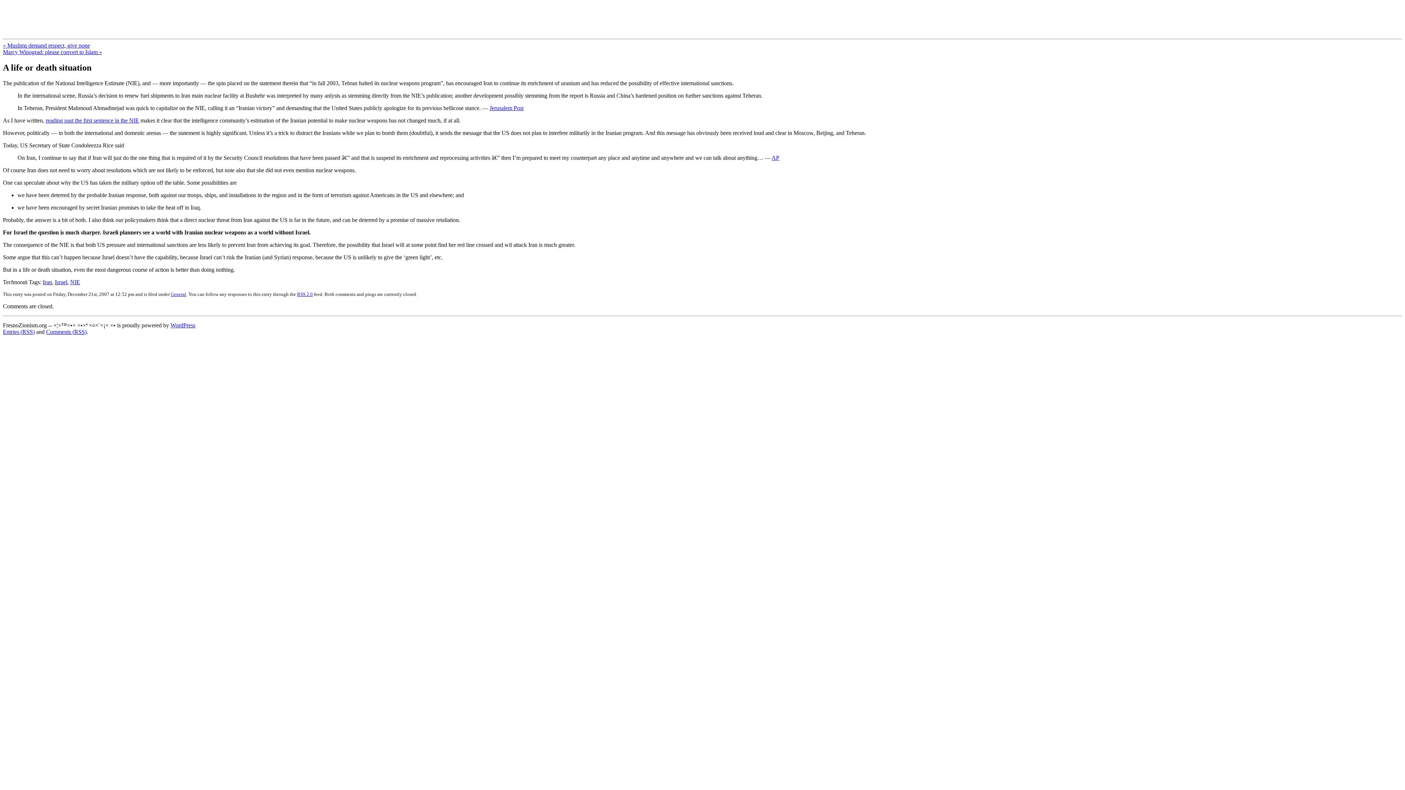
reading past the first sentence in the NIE (92, 120)
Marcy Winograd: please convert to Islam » (52, 52)
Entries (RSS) (19, 332)
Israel (61, 282)
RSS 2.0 (305, 294)
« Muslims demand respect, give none (46, 45)
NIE (75, 282)
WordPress (183, 325)
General (178, 294)
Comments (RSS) (66, 332)
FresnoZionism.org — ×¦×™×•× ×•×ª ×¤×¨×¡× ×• (121, 14)
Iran (47, 282)
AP (775, 158)
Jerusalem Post (507, 108)
